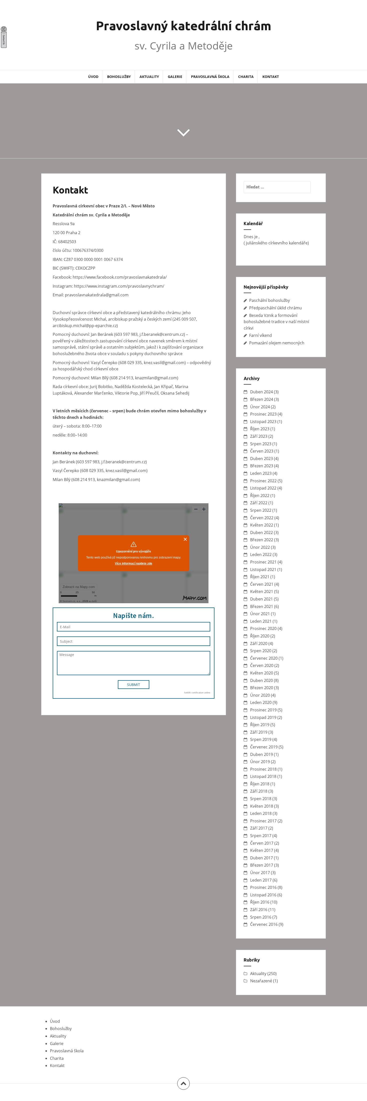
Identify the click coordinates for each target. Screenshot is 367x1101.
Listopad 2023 (263, 421)
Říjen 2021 (259, 576)
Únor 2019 (260, 761)
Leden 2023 (261, 473)
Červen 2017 (261, 843)
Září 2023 (258, 436)
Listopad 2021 (263, 569)
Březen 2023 (261, 466)
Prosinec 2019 (263, 710)
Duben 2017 (261, 858)
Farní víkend (260, 335)
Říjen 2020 (259, 636)
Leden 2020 (261, 702)
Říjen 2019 (259, 724)
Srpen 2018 (260, 798)
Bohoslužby (119, 76)
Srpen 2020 (260, 650)
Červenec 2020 (264, 658)
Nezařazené (261, 981)
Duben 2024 (261, 392)
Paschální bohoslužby (269, 300)
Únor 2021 (260, 613)
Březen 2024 (261, 399)
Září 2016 (258, 909)
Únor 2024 (260, 407)
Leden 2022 (261, 554)
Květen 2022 (261, 525)
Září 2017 (258, 828)
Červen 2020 (261, 665)
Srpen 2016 (260, 917)
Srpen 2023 (260, 444)
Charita (246, 76)
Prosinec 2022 (263, 481)
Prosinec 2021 (263, 562)
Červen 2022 (261, 518)
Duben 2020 (261, 680)
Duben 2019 (261, 754)
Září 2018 (258, 791)
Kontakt (270, 76)
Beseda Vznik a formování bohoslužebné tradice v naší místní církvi (276, 322)
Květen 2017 (261, 850)
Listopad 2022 (263, 488)
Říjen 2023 (259, 429)
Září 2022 (258, 503)
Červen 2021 (261, 584)
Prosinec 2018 (263, 769)
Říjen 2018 (259, 784)
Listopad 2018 (263, 776)
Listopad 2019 (263, 717)
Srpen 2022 (260, 510)
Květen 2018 (261, 806)
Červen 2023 (261, 451)
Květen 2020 (261, 673)
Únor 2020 (260, 695)
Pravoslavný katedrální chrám (183, 25)
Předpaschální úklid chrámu (275, 308)
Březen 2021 (261, 606)
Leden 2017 (261, 880)
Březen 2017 (261, 865)
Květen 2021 (261, 591)
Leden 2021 (261, 621)
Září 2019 (258, 732)
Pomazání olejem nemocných (276, 343)
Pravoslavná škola (210, 76)
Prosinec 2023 (263, 414)
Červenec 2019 (264, 747)
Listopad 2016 (263, 895)
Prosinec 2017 (263, 821)
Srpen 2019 (260, 739)
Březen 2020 (261, 687)
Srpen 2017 (260, 835)
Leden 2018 (261, 813)
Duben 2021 (261, 599)
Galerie (175, 76)
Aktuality (149, 76)
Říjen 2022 (259, 495)
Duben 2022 (261, 532)
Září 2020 (258, 643)
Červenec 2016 (264, 924)
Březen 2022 (261, 540)
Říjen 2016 (259, 902)
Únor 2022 (260, 547)
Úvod (93, 76)
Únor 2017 (260, 872)
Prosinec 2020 (263, 628)
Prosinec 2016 (263, 887)
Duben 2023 (261, 458)
